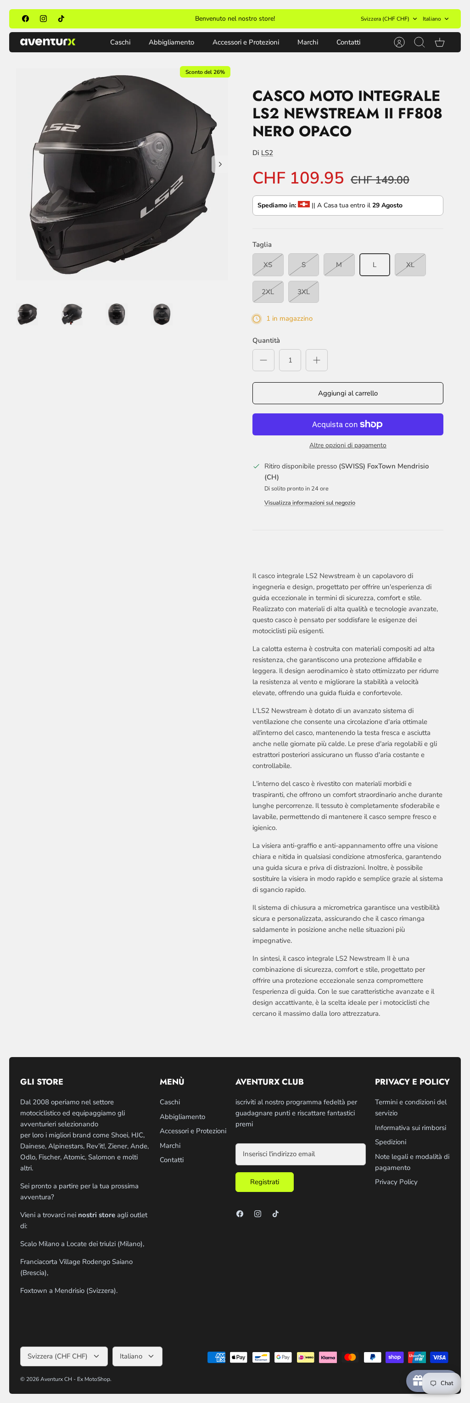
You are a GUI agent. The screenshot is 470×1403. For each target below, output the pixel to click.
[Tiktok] (61, 18)
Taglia (262, 244)
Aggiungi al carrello (348, 393)
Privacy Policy (396, 1181)
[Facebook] (25, 18)
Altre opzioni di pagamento (347, 446)
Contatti (348, 42)
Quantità (266, 340)
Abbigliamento (171, 42)
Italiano (432, 18)
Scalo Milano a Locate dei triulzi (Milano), (82, 1243)
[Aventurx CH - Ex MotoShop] (47, 42)
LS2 (267, 152)
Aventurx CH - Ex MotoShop (75, 1379)
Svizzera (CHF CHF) (385, 18)
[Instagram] (43, 18)
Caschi (120, 42)
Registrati (264, 1181)
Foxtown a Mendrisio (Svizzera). (69, 1290)
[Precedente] (148, 19)
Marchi (307, 42)
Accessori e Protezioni (246, 42)
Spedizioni (390, 1142)
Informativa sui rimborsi (410, 1127)
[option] (122, 174)
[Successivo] (322, 19)
